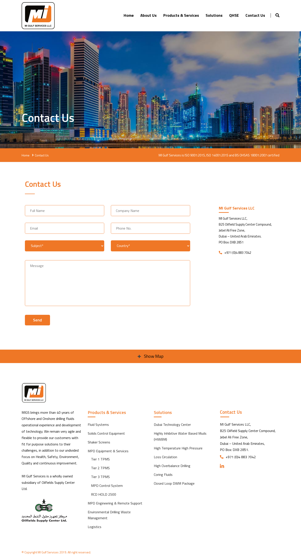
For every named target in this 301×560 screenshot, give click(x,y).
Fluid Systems (98, 424)
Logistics (94, 526)
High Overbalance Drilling (172, 465)
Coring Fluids (163, 474)
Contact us (255, 15)
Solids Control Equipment (106, 433)
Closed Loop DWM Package (174, 483)
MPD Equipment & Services (108, 451)
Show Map (153, 356)
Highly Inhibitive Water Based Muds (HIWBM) (180, 436)
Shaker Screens (99, 442)
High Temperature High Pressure (178, 448)
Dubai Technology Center (172, 424)
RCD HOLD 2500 (103, 494)
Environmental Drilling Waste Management (109, 515)
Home (129, 15)
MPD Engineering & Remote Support (115, 503)
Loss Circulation (165, 457)
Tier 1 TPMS (100, 459)
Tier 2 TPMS (100, 468)
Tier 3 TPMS (100, 476)
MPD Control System (107, 485)
